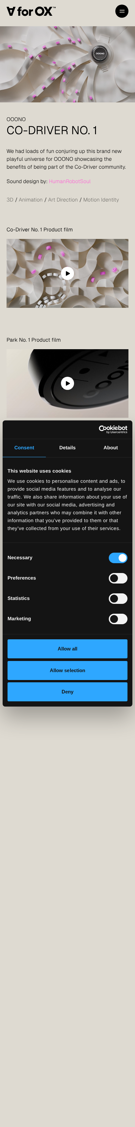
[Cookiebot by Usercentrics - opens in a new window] (98, 429)
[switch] (118, 578)
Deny (67, 691)
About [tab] (111, 448)
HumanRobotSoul (70, 181)
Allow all (68, 648)
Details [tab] (67, 448)
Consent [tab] (24, 448)
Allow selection (68, 670)
